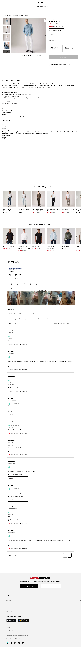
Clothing (5, 15)
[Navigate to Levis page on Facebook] (19, 642)
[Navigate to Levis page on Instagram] (15, 642)
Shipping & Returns (59, 65)
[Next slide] (76, 197)
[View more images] (6, 51)
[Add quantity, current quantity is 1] (74, 40)
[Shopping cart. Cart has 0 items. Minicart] (78, 2)
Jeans (10, 15)
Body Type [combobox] (37, 318)
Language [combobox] (47, 318)
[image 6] (33, 52)
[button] (51, 35)
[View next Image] (45, 36)
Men (8, 15)
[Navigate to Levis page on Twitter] (23, 642)
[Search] (75, 2)
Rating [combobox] (10, 318)
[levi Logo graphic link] (40, 2)
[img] (40, 578)
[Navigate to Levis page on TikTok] (7, 642)
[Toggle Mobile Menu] (1, 2)
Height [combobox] (19, 318)
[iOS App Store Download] (11, 620)
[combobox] (63, 323)
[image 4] (29, 52)
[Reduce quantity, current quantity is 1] (68, 40)
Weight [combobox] (28, 318)
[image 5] (31, 52)
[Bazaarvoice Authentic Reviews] (16, 269)
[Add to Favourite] (45, 20)
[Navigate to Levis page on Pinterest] (11, 642)
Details (46, 6)
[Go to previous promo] (1, 6)
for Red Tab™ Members (56, 28)
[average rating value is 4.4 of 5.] (53, 21)
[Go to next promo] (79, 6)
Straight (14, 15)
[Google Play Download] (23, 620)
